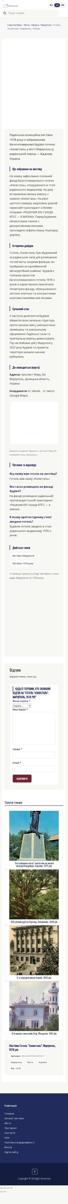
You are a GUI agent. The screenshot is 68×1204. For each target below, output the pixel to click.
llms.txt (8, 1147)
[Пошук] (4, 13)
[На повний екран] (4, 1188)
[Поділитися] (8, 1188)
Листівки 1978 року (23, 563)
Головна (9, 1113)
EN (62, 5)
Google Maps (18, 395)
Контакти (9, 1132)
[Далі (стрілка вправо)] (4, 1191)
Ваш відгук (20, 709)
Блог (7, 1137)
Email (17, 762)
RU (51, 5)
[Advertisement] (34, 617)
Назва (17, 749)
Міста (26, 24)
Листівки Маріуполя (23, 555)
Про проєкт (10, 1128)
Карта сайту (11, 1152)
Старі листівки (14, 24)
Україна (35, 24)
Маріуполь (46, 24)
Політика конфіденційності (19, 1142)
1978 (16, 1068)
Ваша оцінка (21, 701)
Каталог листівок (14, 1118)
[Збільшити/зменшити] (1, 1188)
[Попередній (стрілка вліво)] (1, 1191)
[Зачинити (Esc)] (11, 1188)
